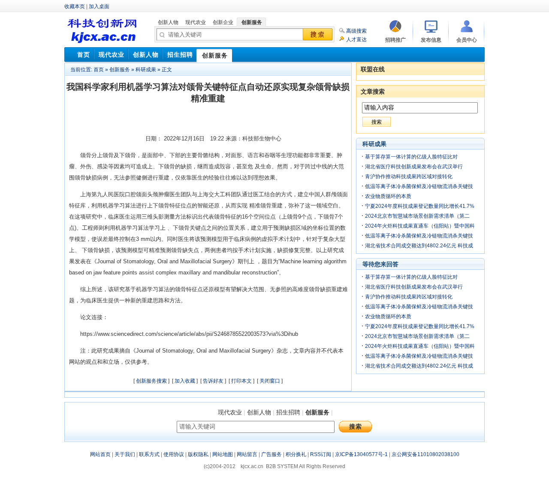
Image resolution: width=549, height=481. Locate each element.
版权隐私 (198, 454)
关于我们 (125, 454)
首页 (99, 70)
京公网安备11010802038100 (425, 454)
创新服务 (119, 70)
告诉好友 (213, 381)
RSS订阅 (320, 454)
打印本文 (241, 381)
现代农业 (230, 412)
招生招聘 (288, 412)
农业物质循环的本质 (388, 196)
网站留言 (247, 454)
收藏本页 (74, 6)
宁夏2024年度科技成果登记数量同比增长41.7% (419, 206)
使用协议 (173, 454)
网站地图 (222, 454)
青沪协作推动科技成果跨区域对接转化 (408, 177)
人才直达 (356, 40)
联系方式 (149, 454)
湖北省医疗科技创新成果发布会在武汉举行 (414, 167)
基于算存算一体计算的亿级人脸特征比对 (411, 157)
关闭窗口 (269, 381)
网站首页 (100, 454)
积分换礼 (296, 454)
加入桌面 (99, 6)
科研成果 (146, 70)
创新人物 (259, 412)
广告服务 (271, 454)
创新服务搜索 (151, 381)
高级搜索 (356, 31)
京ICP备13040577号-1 (361, 454)
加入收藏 (185, 381)
